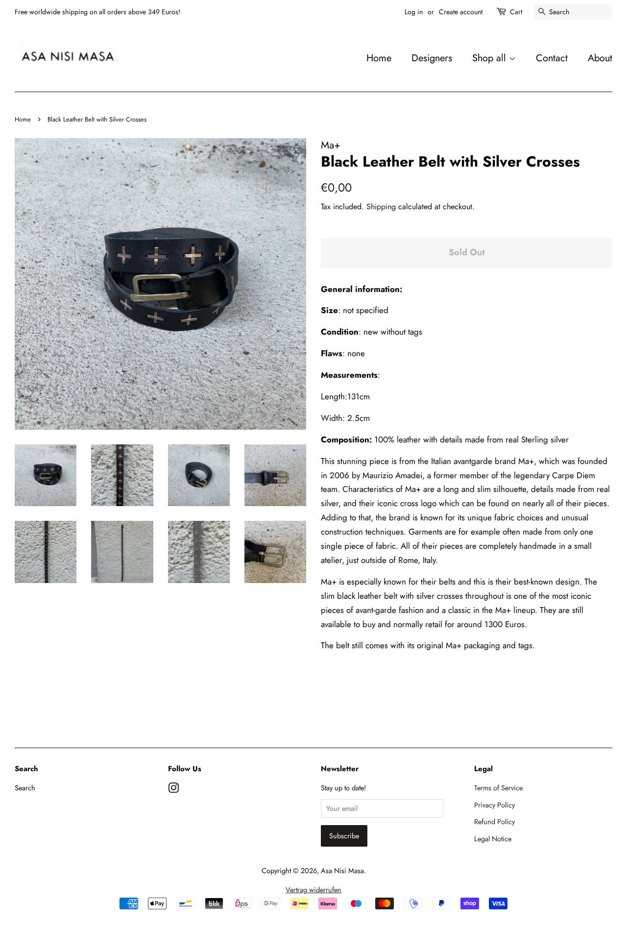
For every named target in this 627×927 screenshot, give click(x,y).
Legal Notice (492, 839)
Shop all (490, 58)
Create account (460, 12)
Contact (552, 58)
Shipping (381, 206)
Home (378, 58)
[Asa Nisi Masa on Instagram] (173, 790)
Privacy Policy (494, 805)
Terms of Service (498, 788)
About (600, 58)
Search (25, 788)
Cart (516, 12)
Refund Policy (494, 822)
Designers (431, 58)
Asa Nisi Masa (342, 871)
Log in (414, 12)
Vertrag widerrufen (313, 890)
